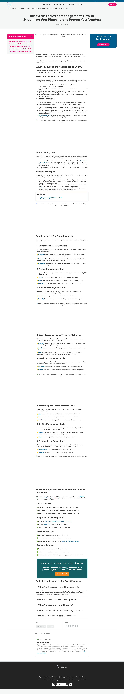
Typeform (41, 452)
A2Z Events (41, 366)
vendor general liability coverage (70, 541)
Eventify (40, 259)
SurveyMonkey (42, 449)
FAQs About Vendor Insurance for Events (51, 197)
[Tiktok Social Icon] (63, 684)
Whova (40, 437)
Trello (40, 277)
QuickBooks (41, 296)
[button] (32, 36)
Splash (40, 348)
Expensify (41, 299)
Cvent (40, 352)
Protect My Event (62, 574)
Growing (50, 626)
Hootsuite (41, 417)
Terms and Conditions (68, 680)
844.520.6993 (107, 1)
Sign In (115, 1)
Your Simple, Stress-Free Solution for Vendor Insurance (21, 46)
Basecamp (41, 283)
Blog (12, 8)
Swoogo (40, 432)
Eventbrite (41, 343)
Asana (40, 280)
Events (16, 8)
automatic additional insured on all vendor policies (58, 521)
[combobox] (97, 1)
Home (9, 8)
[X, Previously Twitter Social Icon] (70, 684)
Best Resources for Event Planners (19, 44)
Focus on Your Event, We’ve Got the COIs (21, 49)
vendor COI (47, 524)
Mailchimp (41, 420)
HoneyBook (41, 263)
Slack (39, 414)
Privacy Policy (57, 680)
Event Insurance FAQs (46, 199)
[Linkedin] (57, 684)
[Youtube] (66, 684)
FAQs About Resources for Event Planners (21, 51)
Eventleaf (41, 254)
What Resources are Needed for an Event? (21, 41)
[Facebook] (53, 684)
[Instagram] (60, 684)
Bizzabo (40, 369)
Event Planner (41, 626)
